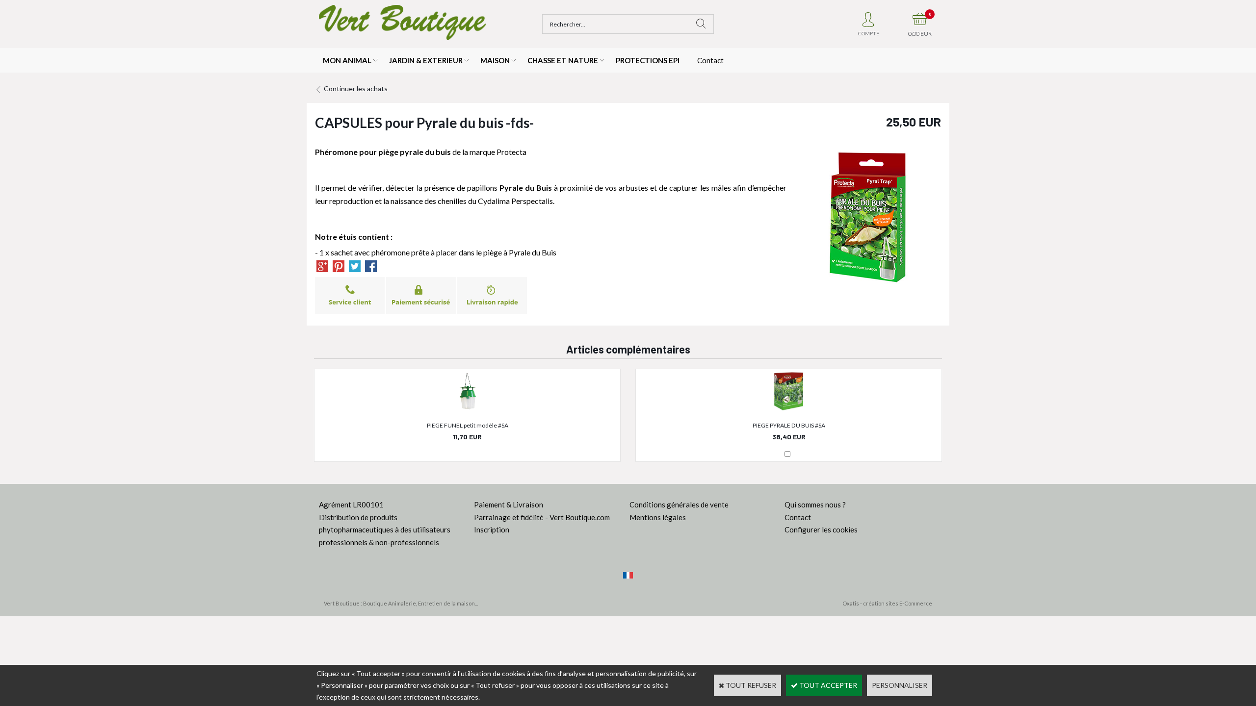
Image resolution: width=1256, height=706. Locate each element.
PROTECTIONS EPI (648, 60)
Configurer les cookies (821, 529)
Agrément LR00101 (351, 504)
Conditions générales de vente (679, 504)
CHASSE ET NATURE (562, 60)
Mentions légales (657, 517)
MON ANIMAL (347, 60)
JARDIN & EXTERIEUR (426, 60)
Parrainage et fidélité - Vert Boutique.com (542, 517)
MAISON (495, 60)
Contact (710, 60)
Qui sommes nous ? (815, 504)
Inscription (491, 529)
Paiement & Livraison (508, 504)
